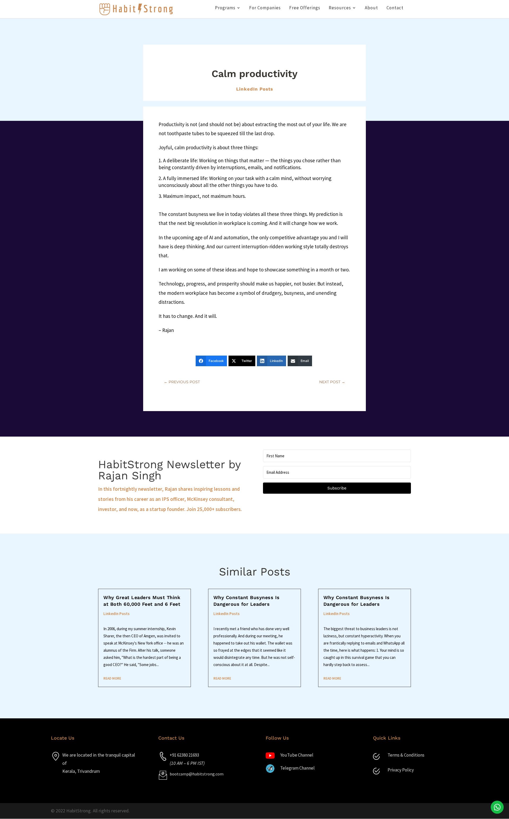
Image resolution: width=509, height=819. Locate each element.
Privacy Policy (401, 770)
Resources (340, 8)
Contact (395, 8)
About (371, 8)
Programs (225, 8)
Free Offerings (304, 8)
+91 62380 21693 (184, 755)
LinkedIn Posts (254, 89)
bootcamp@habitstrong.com (196, 774)
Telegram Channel (297, 768)
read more (112, 678)
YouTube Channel (296, 755)
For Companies (265, 8)
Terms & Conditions (406, 755)
